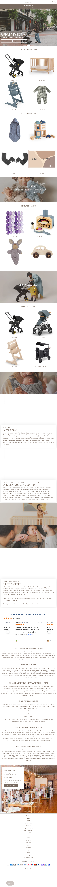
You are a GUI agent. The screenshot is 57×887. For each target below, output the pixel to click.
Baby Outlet (23, 719)
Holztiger (28, 855)
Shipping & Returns (28, 823)
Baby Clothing (28, 716)
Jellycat (28, 850)
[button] (7, 632)
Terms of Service (28, 830)
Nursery (28, 845)
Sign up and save (28, 861)
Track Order (28, 825)
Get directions (11, 785)
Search (28, 837)
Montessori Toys (28, 857)
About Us (28, 815)
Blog (28, 818)
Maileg (28, 852)
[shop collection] (28, 189)
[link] (28, 641)
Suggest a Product (28, 828)
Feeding (28, 847)
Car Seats (28, 711)
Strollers (28, 713)
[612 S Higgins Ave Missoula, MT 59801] (28, 789)
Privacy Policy (28, 833)
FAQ (28, 820)
